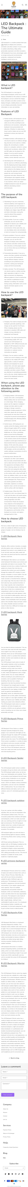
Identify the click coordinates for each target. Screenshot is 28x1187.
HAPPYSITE (12, 1186)
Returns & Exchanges (8, 1133)
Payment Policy (7, 1130)
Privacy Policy (6, 1137)
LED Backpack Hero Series (11, 537)
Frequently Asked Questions (10, 1147)
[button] (2, 5)
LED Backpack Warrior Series (13, 964)
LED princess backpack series (13, 862)
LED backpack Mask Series (11, 613)
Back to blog (15, 1058)
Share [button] (4, 39)
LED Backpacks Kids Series (11, 913)
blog (4, 1157)
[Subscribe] (23, 1168)
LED (2, 44)
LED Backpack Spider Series (12, 759)
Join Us (5, 1119)
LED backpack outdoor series (12, 801)
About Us (5, 1109)
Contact (5, 1116)
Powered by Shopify (17, 1186)
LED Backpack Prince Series (12, 719)
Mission (5, 1112)
